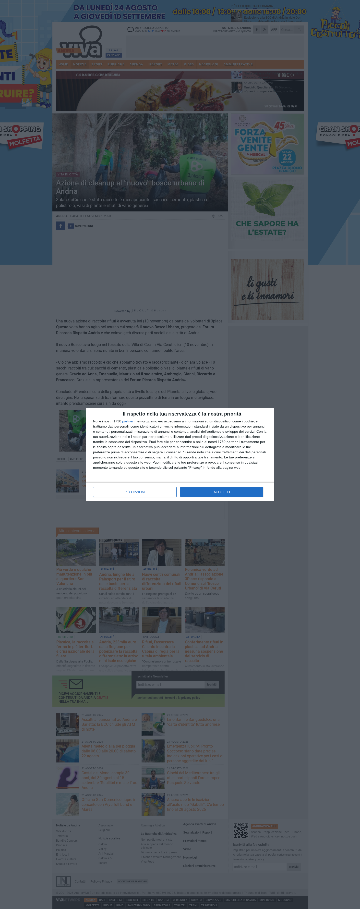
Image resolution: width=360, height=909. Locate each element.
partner (127, 421)
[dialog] (180, 454)
